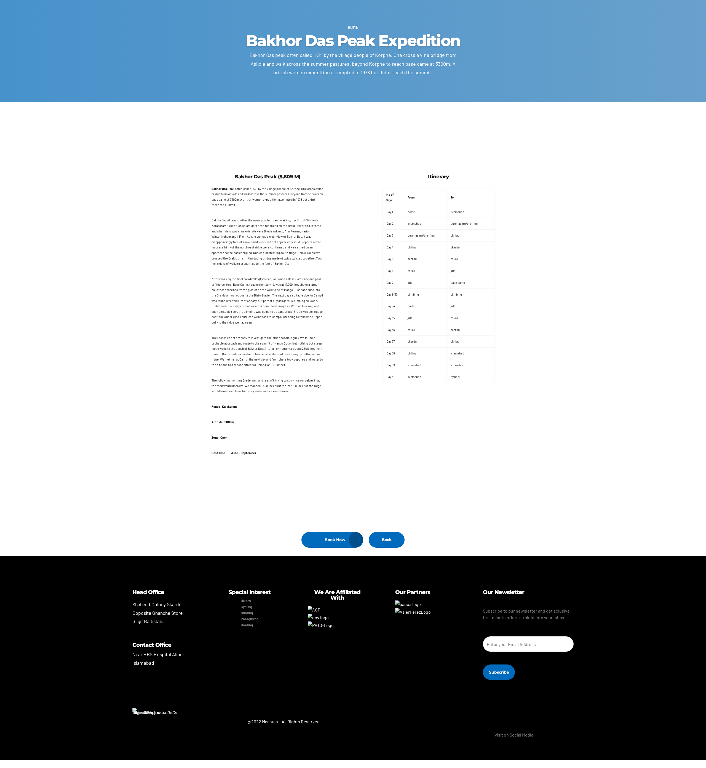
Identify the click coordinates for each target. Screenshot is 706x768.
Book (386, 539)
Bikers (246, 600)
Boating (247, 625)
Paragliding (249, 619)
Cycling (246, 607)
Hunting (247, 613)
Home (353, 27)
